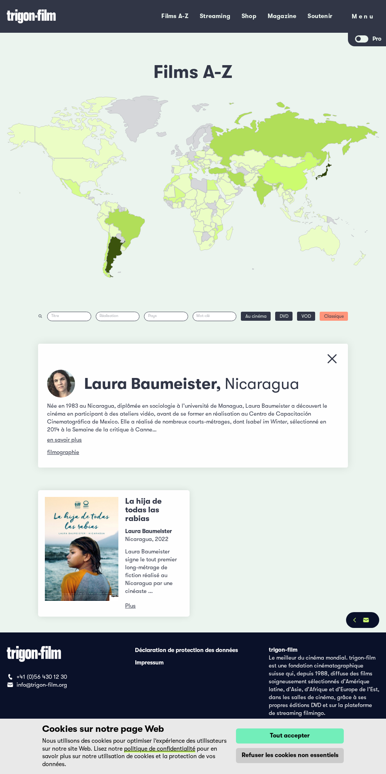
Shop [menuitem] (249, 16)
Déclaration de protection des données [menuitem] (186, 649)
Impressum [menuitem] (149, 662)
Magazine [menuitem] (282, 16)
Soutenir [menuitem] (320, 16)
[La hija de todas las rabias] (81, 553)
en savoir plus (64, 439)
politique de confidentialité (159, 748)
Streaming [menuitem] (215, 16)
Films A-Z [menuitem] (174, 16)
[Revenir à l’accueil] (54, 16)
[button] (275, 188)
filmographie (63, 452)
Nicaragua (262, 384)
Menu (363, 18)
